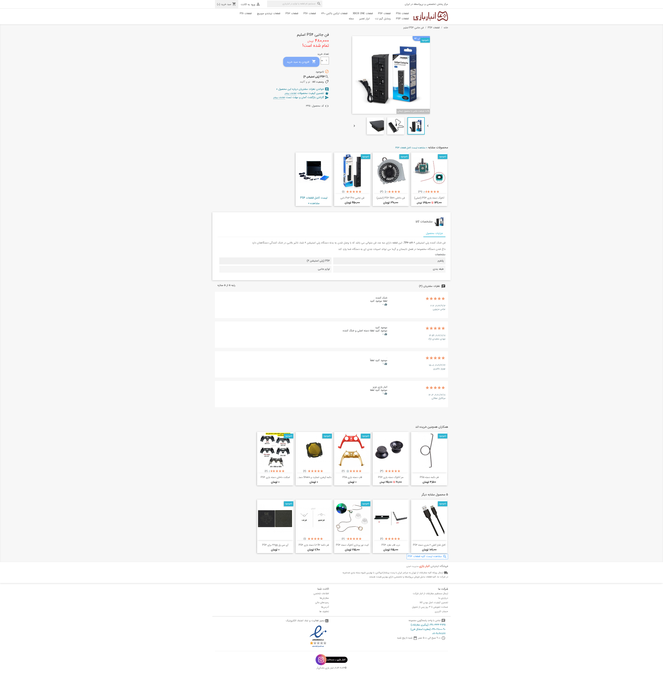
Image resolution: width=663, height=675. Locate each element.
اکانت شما (323, 589)
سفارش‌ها (324, 598)
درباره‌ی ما (443, 598)
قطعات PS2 (310, 13)
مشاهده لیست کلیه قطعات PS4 (427, 556)
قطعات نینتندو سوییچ (268, 13)
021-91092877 (438, 633)
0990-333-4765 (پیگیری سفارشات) (428, 625)
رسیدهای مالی (322, 602)
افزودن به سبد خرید (301, 61)
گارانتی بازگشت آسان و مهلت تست (301, 97)
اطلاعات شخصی (321, 593)
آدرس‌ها (325, 607)
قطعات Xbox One (363, 13)
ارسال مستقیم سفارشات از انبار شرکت (430, 593)
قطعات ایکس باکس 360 (334, 13)
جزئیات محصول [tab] (434, 233)
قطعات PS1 (246, 13)
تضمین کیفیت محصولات (307, 93)
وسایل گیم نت (383, 19)
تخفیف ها (324, 611)
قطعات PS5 (402, 13)
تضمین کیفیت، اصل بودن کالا (434, 602)
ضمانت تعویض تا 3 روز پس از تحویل (430, 607)
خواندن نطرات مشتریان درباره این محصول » (302, 89)
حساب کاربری (441, 611)
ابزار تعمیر (364, 19)
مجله (351, 19)
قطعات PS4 (384, 13)
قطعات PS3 (292, 13)
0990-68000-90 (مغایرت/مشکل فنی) (428, 629)
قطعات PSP (402, 19)
